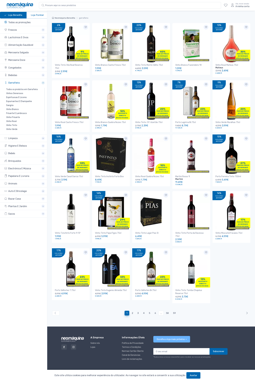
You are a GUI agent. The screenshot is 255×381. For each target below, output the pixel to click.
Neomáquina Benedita (65, 18)
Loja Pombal (37, 15)
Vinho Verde (11, 129)
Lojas (92, 347)
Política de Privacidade (133, 343)
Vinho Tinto (11, 125)
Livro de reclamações (132, 359)
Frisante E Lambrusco (16, 113)
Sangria (9, 105)
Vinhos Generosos (14, 93)
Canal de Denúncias (131, 355)
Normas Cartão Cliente (133, 351)
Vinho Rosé (11, 121)
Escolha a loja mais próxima (171, 339)
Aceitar (193, 375)
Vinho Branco (12, 109)
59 (174, 313)
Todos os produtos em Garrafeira (22, 89)
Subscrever (218, 351)
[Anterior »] (246, 313)
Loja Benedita (14, 15)
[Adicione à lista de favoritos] (85, 27)
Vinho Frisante (13, 117)
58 (167, 313)
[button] (24, 30)
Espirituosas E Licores (16, 97)
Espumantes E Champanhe (19, 101)
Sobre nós (95, 343)
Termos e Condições (131, 347)
